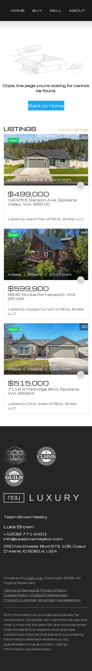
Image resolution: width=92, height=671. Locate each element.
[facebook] (7, 562)
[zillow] (17, 562)
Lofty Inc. (34, 578)
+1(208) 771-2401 (25, 533)
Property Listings (20, 600)
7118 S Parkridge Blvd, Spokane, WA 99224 (44, 391)
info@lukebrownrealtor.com (33, 538)
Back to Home (46, 105)
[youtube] (36, 562)
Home (18, 10)
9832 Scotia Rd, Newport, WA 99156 (42, 296)
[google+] (46, 562)
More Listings (73, 129)
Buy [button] (37, 10)
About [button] (77, 10)
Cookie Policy (16, 595)
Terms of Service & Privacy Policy (35, 590)
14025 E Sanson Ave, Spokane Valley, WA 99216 (42, 202)
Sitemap (46, 600)
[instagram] (27, 562)
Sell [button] (56, 10)
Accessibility (69, 600)
